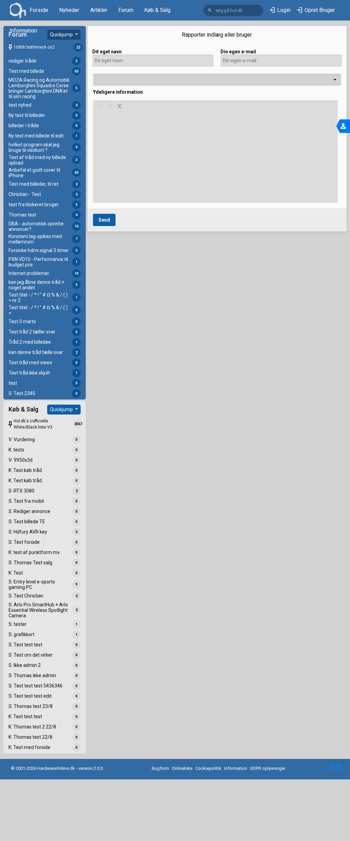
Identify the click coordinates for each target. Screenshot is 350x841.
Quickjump (62, 34)
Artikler (98, 10)
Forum (125, 10)
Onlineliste (182, 768)
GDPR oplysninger (267, 768)
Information (23, 30)
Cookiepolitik (208, 768)
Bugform (160, 768)
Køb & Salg (157, 10)
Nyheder (69, 10)
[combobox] (217, 80)
